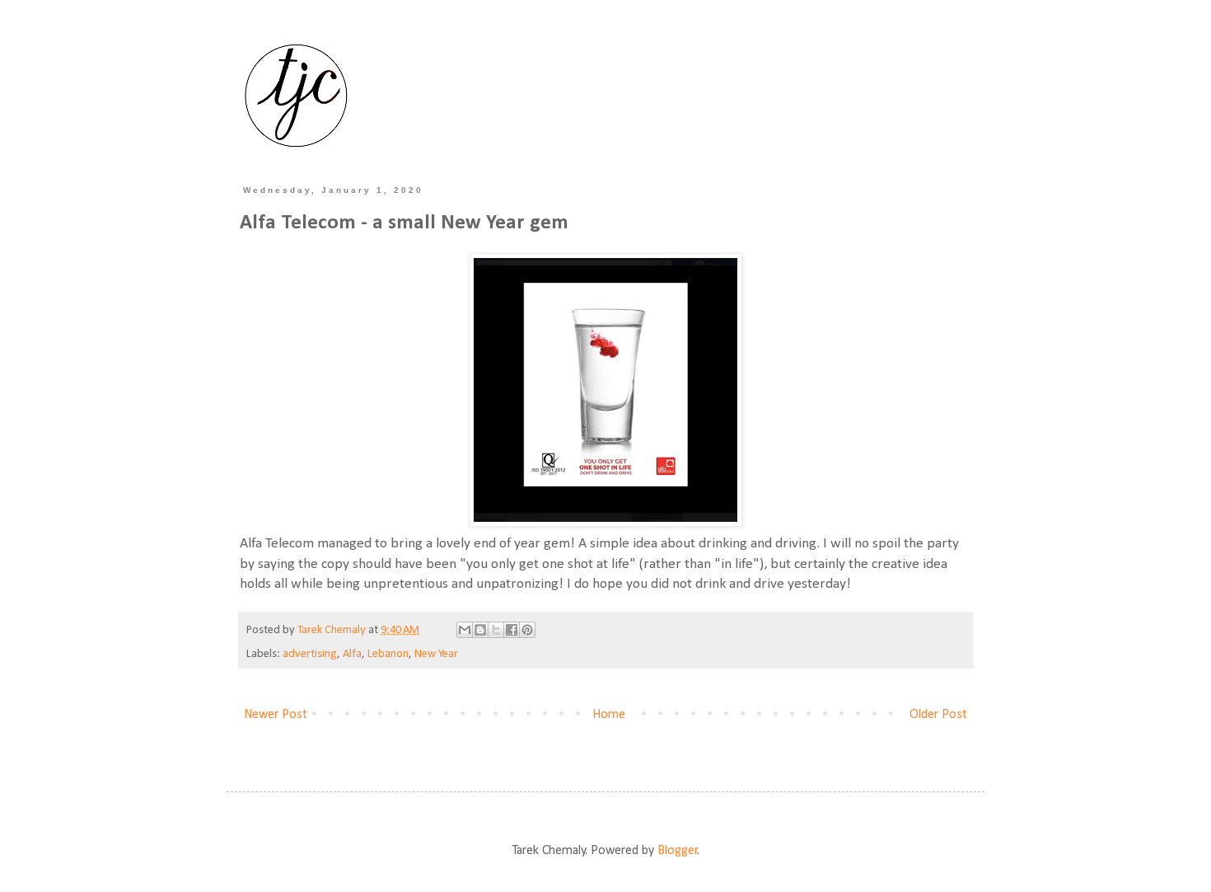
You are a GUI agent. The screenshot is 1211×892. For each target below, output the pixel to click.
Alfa (352, 654)
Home (608, 714)
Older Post (938, 714)
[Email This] (464, 630)
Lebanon (388, 654)
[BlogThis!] (480, 630)
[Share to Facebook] (511, 630)
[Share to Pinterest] (527, 630)
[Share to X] (496, 630)
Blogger (677, 850)
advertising (310, 654)
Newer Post (275, 714)
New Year (436, 654)
